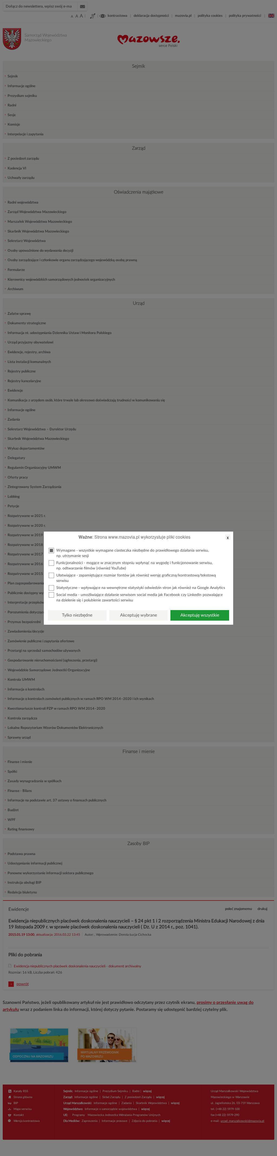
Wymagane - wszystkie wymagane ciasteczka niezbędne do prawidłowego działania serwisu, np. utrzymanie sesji (132, 553)
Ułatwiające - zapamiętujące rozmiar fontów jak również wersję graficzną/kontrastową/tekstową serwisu (136, 578)
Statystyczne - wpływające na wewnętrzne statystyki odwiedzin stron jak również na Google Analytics (140, 588)
